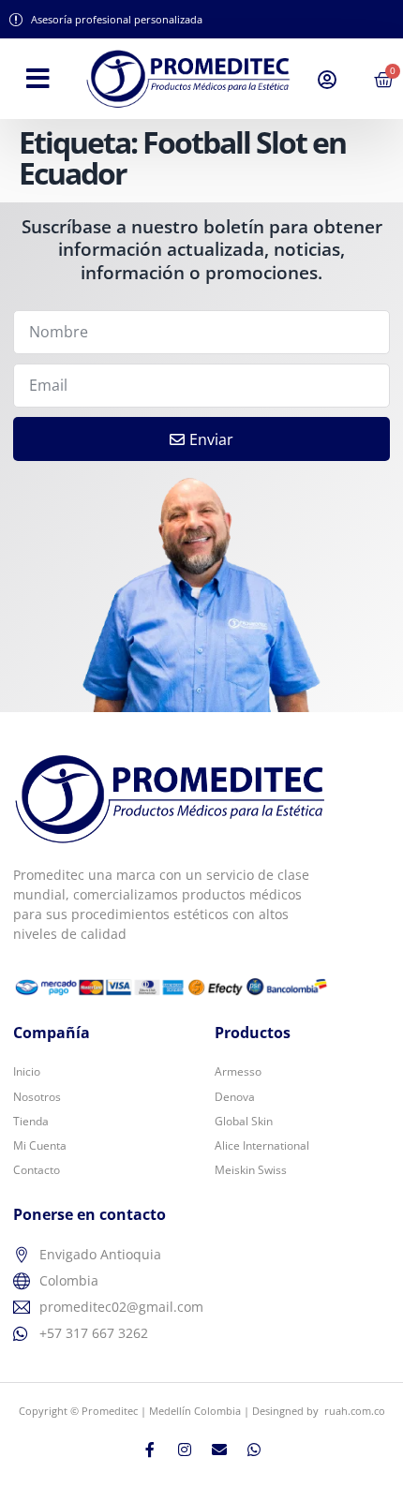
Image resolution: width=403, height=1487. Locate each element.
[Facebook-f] (150, 1450)
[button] (38, 78)
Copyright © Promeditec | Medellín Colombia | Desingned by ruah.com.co (202, 1411)
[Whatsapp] (254, 1450)
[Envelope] (219, 1450)
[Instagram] (185, 1450)
